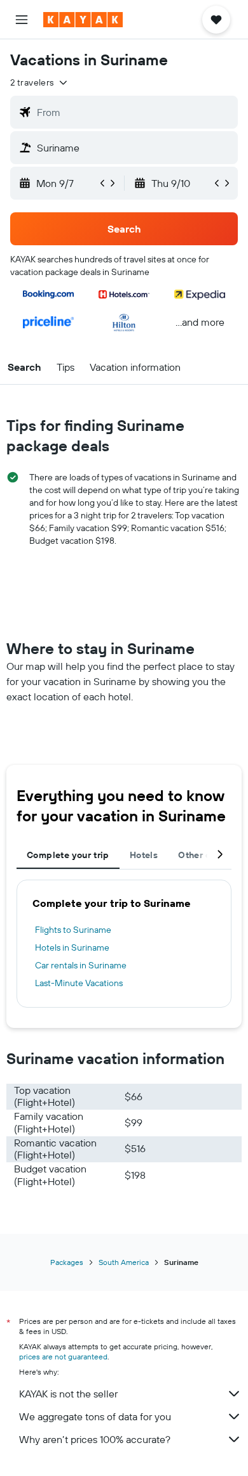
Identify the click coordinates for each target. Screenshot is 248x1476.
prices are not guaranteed (63, 1356)
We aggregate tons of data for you (95, 1416)
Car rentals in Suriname (81, 965)
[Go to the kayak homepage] (83, 19)
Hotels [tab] (144, 855)
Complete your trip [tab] (68, 855)
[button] (22, 20)
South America (124, 1262)
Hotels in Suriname (72, 947)
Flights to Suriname (73, 929)
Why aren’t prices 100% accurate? (94, 1439)
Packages (66, 1262)
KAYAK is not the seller (68, 1393)
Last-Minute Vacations (79, 983)
